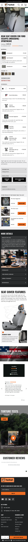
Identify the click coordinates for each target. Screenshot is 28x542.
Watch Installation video (19, 179)
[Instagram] (6, 499)
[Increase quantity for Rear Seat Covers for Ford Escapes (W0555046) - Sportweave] (8, 537)
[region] (14, 388)
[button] (2, 5)
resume (4, 419)
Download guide (7, 179)
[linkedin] (9, 499)
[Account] (22, 5)
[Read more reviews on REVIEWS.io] (14, 374)
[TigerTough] (10, 4)
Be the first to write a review (14, 464)
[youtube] (2, 499)
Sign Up (13, 493)
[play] (13, 438)
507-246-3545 (7, 507)
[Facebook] (13, 499)
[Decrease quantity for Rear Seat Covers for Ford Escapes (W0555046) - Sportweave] (2, 537)
